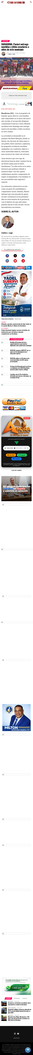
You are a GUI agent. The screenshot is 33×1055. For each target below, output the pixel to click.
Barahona (18, 296)
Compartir (22, 432)
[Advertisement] (16, 22)
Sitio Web (11, 432)
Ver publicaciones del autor (12, 249)
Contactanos (16, 1015)
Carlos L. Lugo (11, 54)
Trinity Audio (18, 95)
